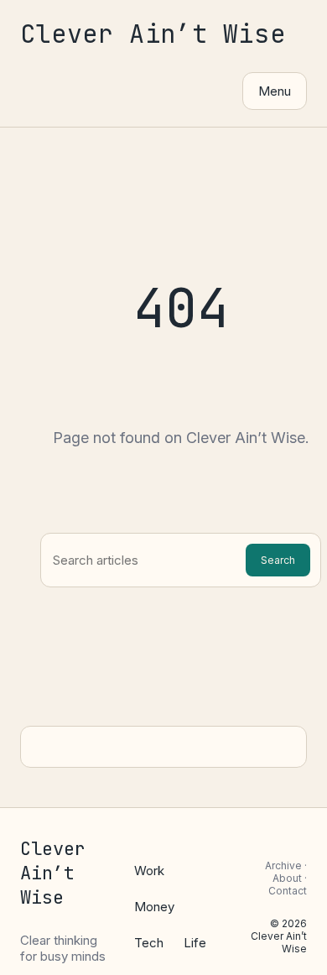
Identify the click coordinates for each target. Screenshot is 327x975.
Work (149, 871)
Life (195, 943)
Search (278, 560)
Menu (274, 91)
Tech (149, 943)
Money (154, 907)
